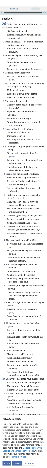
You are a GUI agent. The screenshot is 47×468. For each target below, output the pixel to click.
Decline (17, 463)
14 (4, 240)
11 (4, 195)
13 (4, 226)
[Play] (2, 13)
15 (4, 264)
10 (4, 174)
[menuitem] (4, 3)
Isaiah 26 (14, 8)
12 (4, 215)
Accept (7, 463)
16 (4, 285)
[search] (44, 3)
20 (4, 378)
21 (4, 393)
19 (4, 350)
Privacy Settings (18, 456)
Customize (29, 463)
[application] (23, 13)
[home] (4, 3)
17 (4, 302)
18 (4, 323)
